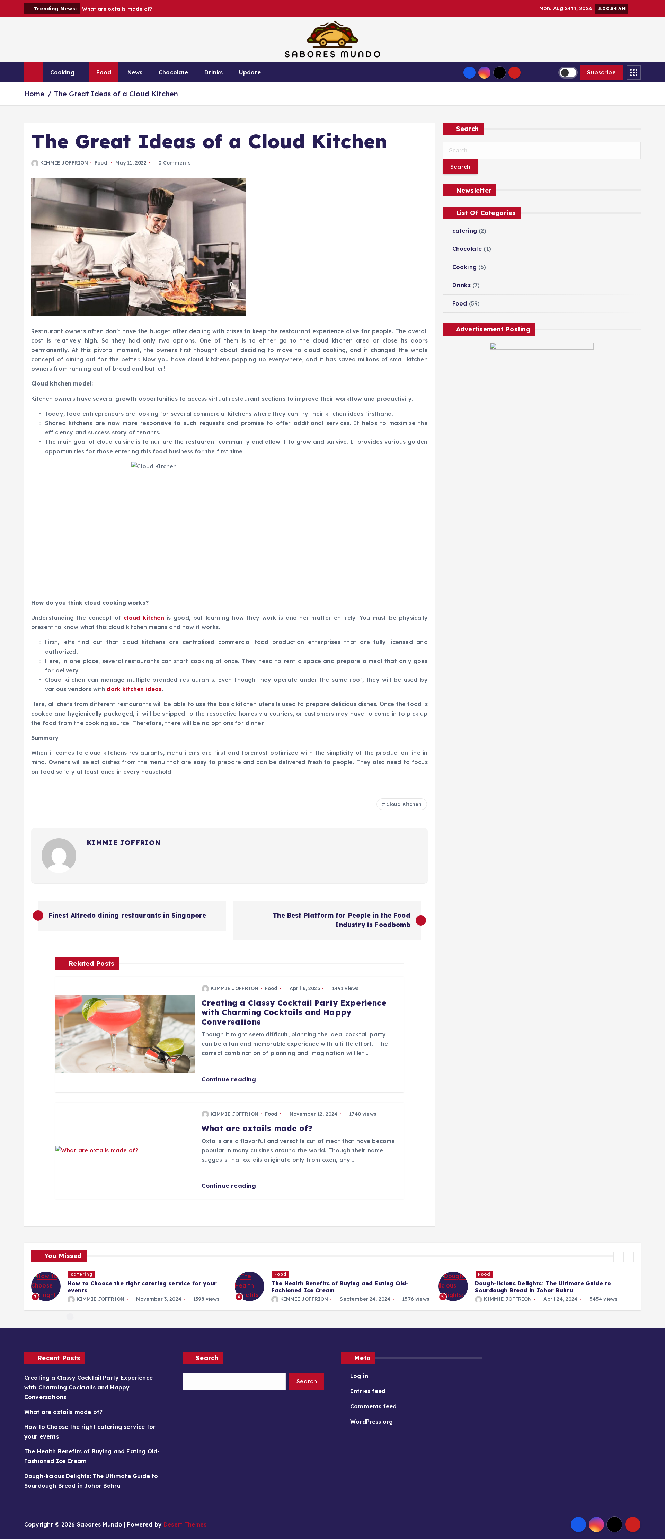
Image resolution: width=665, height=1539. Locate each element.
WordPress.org (371, 1421)
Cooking (62, 72)
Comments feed (373, 1406)
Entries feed (367, 1391)
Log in (359, 1375)
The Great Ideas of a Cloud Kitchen (116, 93)
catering (464, 230)
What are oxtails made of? (63, 1411)
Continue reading (230, 1079)
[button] (618, 1257)
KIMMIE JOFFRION (64, 163)
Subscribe (601, 72)
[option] (129, 1286)
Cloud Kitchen (404, 804)
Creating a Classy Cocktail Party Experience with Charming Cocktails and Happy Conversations (88, 1387)
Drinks (213, 72)
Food (103, 72)
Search (207, 1358)
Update (250, 72)
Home (34, 93)
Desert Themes (184, 1524)
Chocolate (173, 72)
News (135, 72)
